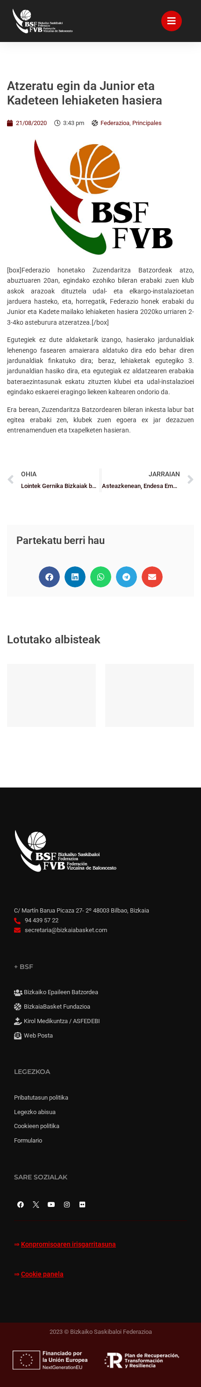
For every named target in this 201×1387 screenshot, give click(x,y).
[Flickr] (82, 1204)
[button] (49, 576)
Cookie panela (42, 1274)
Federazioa (114, 122)
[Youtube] (51, 1204)
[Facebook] (20, 1204)
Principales (147, 122)
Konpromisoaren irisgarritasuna (68, 1244)
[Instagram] (66, 1204)
